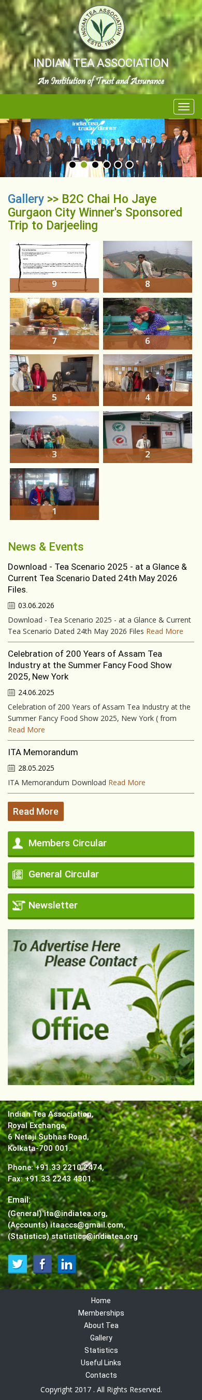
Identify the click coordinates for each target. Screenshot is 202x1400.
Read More (164, 631)
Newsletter (53, 905)
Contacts (101, 1375)
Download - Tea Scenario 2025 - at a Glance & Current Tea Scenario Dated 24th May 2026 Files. (97, 578)
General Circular (63, 874)
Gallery (27, 199)
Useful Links (101, 1363)
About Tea (101, 1325)
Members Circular (67, 843)
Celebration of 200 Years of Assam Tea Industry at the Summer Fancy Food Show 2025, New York (90, 665)
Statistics (101, 1350)
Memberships (101, 1313)
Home (101, 1300)
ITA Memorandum (43, 752)
